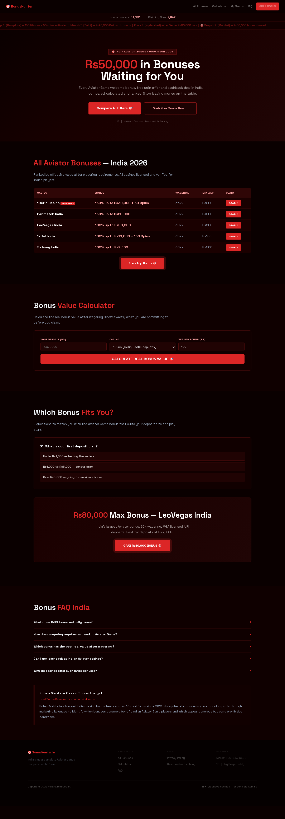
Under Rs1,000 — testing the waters (68, 456)
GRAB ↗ (233, 203)
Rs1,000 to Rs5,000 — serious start (68, 467)
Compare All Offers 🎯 (115, 108)
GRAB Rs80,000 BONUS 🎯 (142, 545)
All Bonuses (200, 6)
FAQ (249, 6)
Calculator (219, 6)
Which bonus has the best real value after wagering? (142, 646)
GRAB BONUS (267, 6)
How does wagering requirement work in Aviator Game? (142, 634)
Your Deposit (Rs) (53, 339)
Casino (114, 339)
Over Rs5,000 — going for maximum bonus (72, 477)
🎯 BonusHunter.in (21, 6)
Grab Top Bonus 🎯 (142, 263)
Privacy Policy (176, 758)
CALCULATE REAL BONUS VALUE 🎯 (142, 359)
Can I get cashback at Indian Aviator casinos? (142, 658)
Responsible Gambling (181, 764)
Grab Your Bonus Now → (170, 108)
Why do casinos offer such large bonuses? (142, 671)
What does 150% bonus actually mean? (142, 622)
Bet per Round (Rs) (192, 339)
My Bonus (237, 6)
